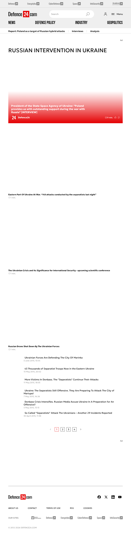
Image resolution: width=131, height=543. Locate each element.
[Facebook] (99, 497)
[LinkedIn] (113, 497)
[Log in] (105, 14)
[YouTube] (120, 497)
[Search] (87, 14)
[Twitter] (106, 497)
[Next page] (80, 429)
